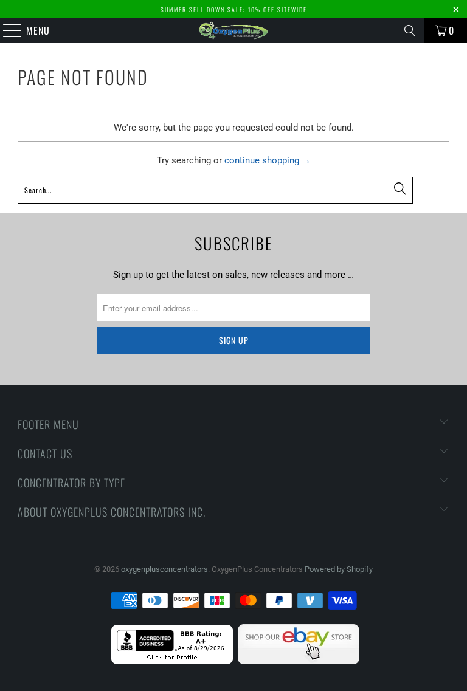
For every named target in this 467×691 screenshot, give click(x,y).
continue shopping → (267, 160)
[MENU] (6, 30)
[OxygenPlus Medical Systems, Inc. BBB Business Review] (172, 661)
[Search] (409, 30)
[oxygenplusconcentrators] (233, 30)
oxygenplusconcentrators (164, 569)
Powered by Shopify (339, 569)
